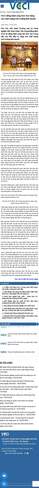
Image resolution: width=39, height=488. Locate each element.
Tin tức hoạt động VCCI (15, 12)
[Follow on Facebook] (25, 453)
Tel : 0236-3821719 (20, 1)
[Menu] (2, 6)
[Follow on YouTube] (27, 453)
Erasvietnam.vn (31, 485)
